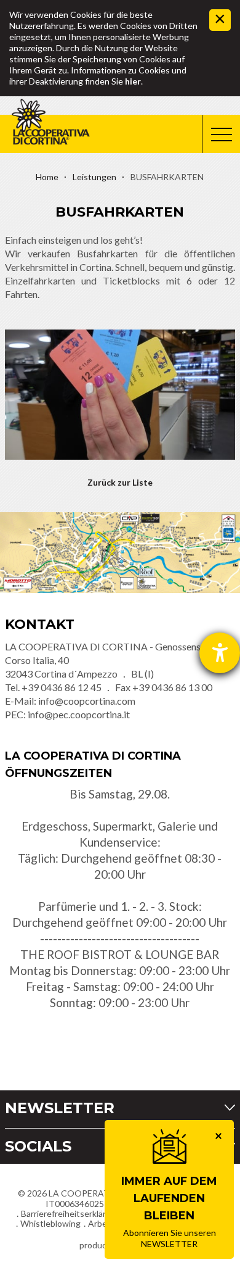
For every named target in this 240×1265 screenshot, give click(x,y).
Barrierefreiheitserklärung (71, 1213)
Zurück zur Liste (120, 482)
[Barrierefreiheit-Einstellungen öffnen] (219, 652)
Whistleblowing (50, 1223)
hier (133, 81)
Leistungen (94, 177)
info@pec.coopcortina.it (79, 714)
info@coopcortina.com (86, 701)
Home (47, 177)
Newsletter (59, 1108)
